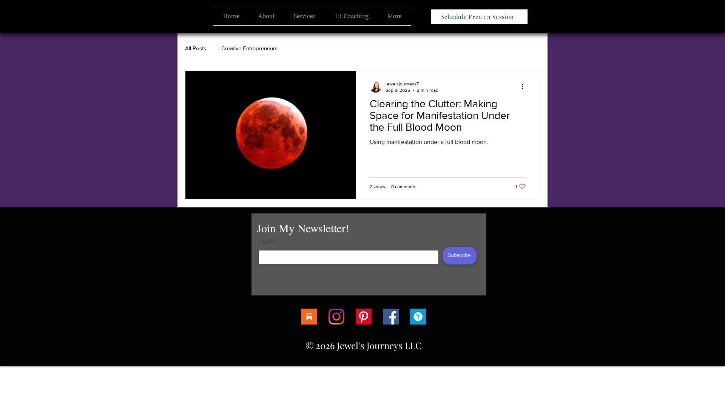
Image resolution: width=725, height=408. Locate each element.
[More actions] (524, 86)
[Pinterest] (364, 317)
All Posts (195, 48)
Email (264, 241)
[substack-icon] (309, 317)
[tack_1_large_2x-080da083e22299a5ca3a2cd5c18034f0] (418, 317)
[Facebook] (391, 317)
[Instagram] (336, 317)
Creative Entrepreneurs (249, 48)
